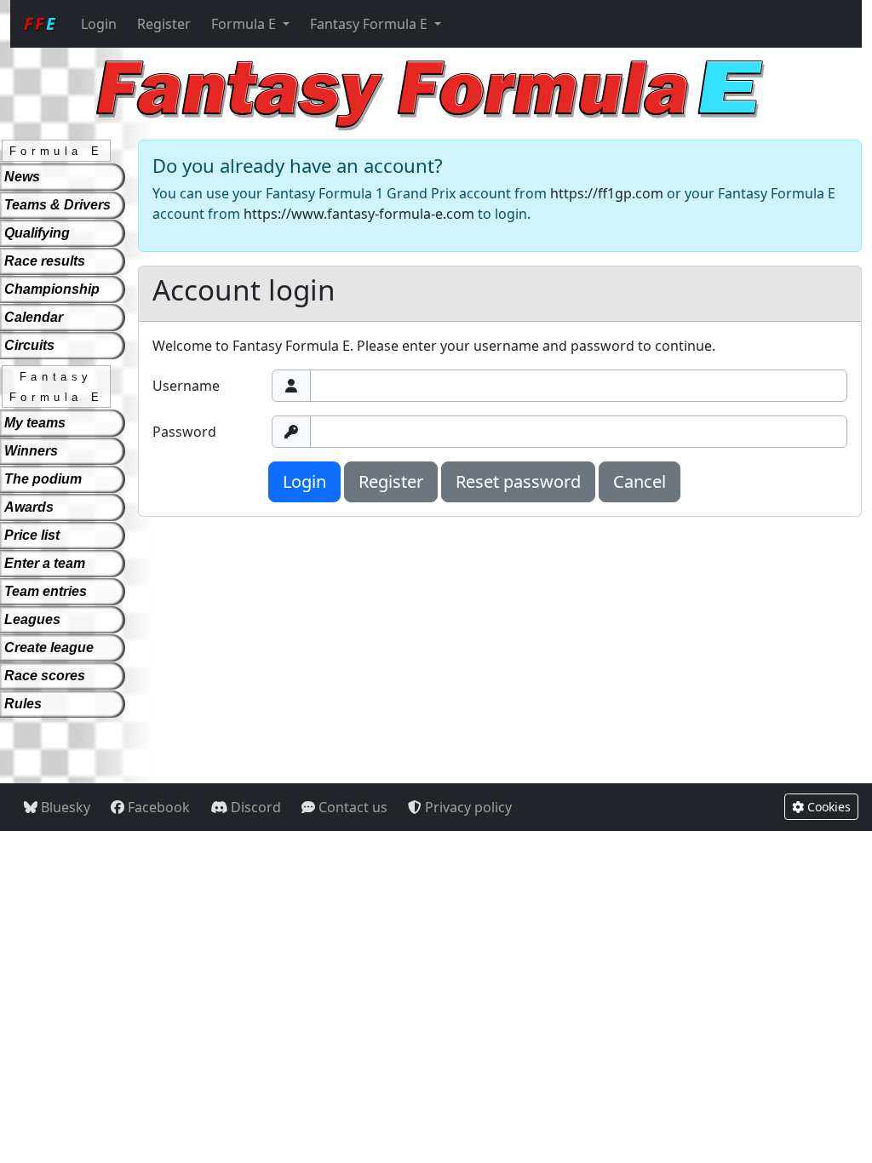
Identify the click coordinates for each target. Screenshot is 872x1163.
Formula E (245, 23)
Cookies (827, 807)
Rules (23, 703)
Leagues (32, 619)
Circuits (29, 345)
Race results (44, 261)
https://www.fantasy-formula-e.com (359, 213)
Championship (52, 289)
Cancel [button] (639, 481)
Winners (31, 451)
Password (184, 431)
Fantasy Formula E (370, 23)
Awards (29, 507)
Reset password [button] (518, 481)
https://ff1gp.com (606, 193)
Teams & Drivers (57, 205)
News (22, 176)
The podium (43, 479)
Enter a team (44, 563)
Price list (32, 535)
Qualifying (37, 233)
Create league (49, 647)
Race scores (44, 675)
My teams (35, 422)
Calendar (33, 317)
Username (186, 385)
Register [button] (391, 481)
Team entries (45, 591)
